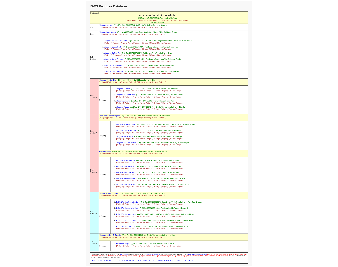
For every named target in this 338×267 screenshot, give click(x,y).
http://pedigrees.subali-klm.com (197, 254)
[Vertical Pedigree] (153, 20)
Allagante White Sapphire (125, 124)
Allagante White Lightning (125, 160)
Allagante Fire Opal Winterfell (126, 143)
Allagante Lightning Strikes (126, 184)
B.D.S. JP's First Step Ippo (125, 226)
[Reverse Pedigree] (183, 20)
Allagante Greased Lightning (126, 178)
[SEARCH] (101, 260)
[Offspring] (172, 20)
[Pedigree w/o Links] (139, 20)
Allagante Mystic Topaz (124, 137)
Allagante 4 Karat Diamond (126, 131)
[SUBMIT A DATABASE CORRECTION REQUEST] (175, 260)
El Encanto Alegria (123, 244)
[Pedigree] (127, 20)
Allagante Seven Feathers (113, 59)
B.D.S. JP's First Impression (126, 214)
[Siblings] (164, 20)
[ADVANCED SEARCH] (114, 260)
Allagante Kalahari (123, 89)
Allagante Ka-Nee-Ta (111, 53)
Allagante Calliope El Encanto (110, 235)
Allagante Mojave (122, 107)
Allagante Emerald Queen (113, 65)
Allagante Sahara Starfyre (125, 95)
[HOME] (93, 260)
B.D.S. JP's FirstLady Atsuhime (127, 208)
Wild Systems (123, 254)
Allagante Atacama (123, 101)
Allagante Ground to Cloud (125, 172)
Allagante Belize (105, 151)
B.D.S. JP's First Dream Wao (126, 220)
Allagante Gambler (106, 25)
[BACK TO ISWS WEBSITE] (146, 260)
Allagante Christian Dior (107, 80)
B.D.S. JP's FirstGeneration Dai (127, 202)
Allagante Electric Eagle (113, 47)
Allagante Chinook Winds (113, 71)
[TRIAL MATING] (129, 260)
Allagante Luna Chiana (107, 32)
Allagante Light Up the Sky (125, 166)
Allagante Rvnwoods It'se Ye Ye (115, 41)
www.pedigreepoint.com (152, 254)
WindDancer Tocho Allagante (109, 116)
